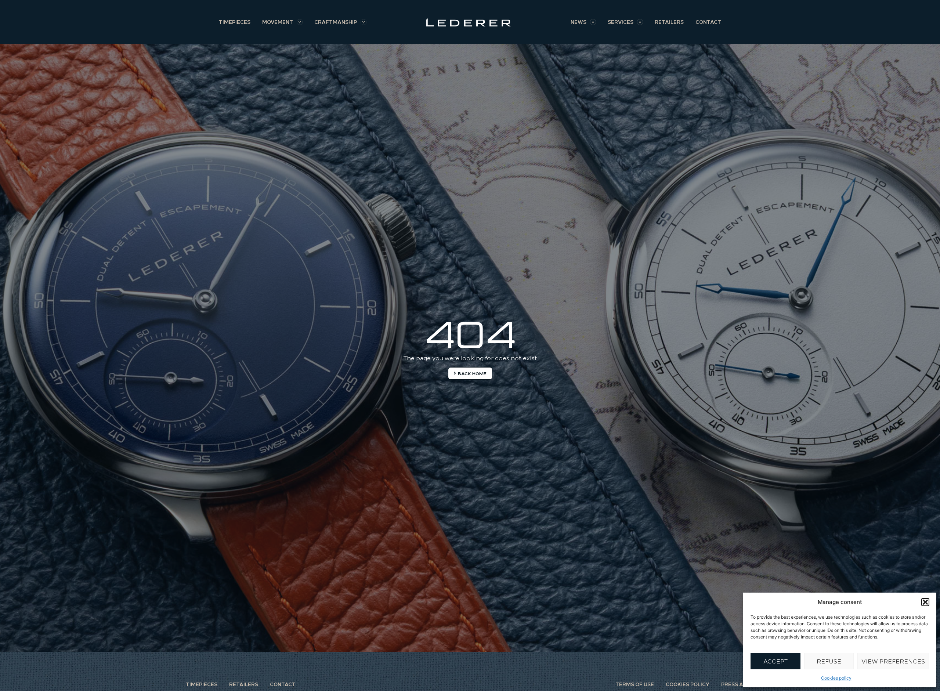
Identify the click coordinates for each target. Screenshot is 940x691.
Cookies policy (836, 678)
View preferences (893, 661)
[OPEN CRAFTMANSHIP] (363, 22)
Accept (775, 661)
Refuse (829, 661)
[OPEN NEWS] (593, 22)
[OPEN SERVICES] (640, 22)
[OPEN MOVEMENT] (300, 22)
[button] (925, 602)
